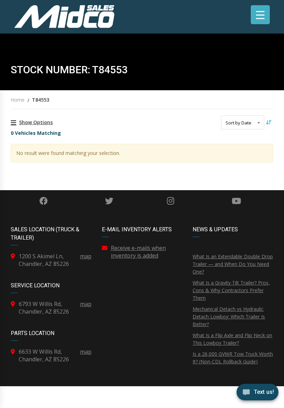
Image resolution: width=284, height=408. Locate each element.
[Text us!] (257, 394)
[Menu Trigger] (260, 14)
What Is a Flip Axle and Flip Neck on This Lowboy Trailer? (232, 339)
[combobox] (242, 122)
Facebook (43, 201)
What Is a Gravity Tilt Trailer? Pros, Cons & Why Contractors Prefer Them (231, 290)
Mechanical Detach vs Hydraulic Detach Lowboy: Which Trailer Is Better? (229, 316)
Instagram (170, 201)
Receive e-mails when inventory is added (138, 251)
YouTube (236, 201)
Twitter (109, 201)
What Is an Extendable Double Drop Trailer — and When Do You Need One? (233, 264)
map (85, 256)
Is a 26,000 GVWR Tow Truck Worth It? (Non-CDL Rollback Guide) (233, 358)
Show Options (36, 122)
